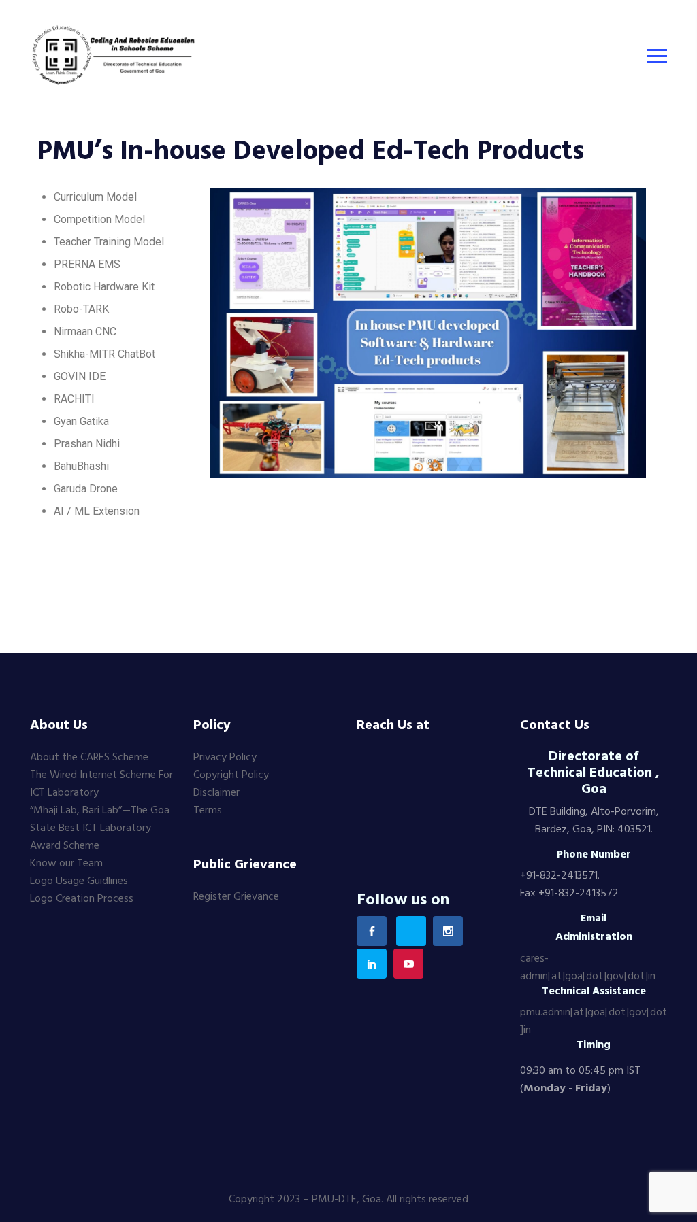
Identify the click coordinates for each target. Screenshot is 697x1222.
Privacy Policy (225, 757)
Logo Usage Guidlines (79, 881)
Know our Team (66, 863)
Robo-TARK (81, 309)
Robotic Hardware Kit (104, 286)
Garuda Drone (86, 488)
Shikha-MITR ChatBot (104, 353)
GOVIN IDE (80, 376)
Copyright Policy (231, 775)
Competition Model (99, 219)
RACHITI (74, 398)
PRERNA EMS (87, 264)
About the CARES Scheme (89, 757)
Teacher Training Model (109, 241)
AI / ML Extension (97, 511)
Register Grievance (236, 897)
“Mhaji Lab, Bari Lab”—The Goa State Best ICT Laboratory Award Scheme (99, 828)
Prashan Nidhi (87, 443)
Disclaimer (216, 793)
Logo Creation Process (81, 899)
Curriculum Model (95, 196)
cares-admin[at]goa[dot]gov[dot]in (587, 967)
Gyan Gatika (81, 421)
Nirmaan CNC (85, 331)
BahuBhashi (81, 466)
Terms (207, 810)
